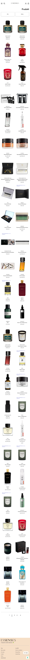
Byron (22, 59)
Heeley (22, 368)
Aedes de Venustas (7, 344)
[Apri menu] (1, 3)
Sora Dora (7, 581)
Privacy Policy (17, 652)
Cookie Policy (17, 654)
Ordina (22, 14)
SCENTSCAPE (3, 658)
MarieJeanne (22, 226)
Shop (2, 648)
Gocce (2, 656)
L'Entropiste (7, 129)
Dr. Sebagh (22, 129)
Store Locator (3, 650)
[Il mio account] (25, 3)
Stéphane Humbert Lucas (7, 59)
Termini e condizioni (18, 650)
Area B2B (16, 648)
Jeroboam (22, 202)
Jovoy (8, 226)
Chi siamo (2, 652)
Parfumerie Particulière (8, 415)
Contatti (2, 654)
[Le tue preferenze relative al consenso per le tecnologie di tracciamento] (27, 657)
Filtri (8, 14)
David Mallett (8, 106)
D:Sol (8, 202)
